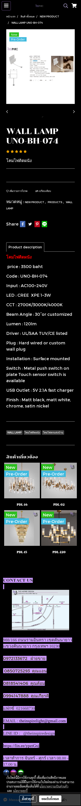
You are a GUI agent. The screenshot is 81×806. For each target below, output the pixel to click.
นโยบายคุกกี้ (20, 791)
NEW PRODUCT (35, 202)
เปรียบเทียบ (44, 190)
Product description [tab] (25, 247)
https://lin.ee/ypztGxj (21, 745)
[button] (64, 6)
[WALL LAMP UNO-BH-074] (40, 66)
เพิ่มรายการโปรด (18, 190)
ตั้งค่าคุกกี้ (28, 799)
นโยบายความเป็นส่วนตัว (53, 786)
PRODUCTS (55, 202)
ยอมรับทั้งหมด (50, 799)
